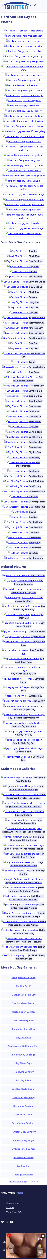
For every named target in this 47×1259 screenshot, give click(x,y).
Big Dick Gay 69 (23, 986)
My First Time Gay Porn (23, 1148)
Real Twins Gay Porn (23, 1071)
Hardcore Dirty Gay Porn (23, 1131)
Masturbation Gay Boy (23, 1011)
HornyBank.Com (17, 1181)
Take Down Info (14, 1212)
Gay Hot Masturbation (23, 1003)
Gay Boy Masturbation (23, 1089)
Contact (10, 1207)
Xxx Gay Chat (23, 1166)
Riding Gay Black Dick (23, 1029)
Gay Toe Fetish (23, 1037)
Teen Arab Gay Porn (23, 1020)
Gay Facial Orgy (23, 1114)
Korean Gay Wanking (24, 1097)
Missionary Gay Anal (23, 1106)
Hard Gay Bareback (24, 1157)
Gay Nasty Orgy (23, 1063)
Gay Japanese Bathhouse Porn (23, 1046)
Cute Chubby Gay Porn (23, 1123)
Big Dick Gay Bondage (23, 1054)
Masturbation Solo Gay (23, 994)
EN (35, 5)
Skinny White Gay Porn (24, 977)
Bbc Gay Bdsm (23, 1080)
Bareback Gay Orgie (23, 1140)
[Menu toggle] (42, 6)
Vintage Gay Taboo (23, 1174)
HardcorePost (13, 1203)
